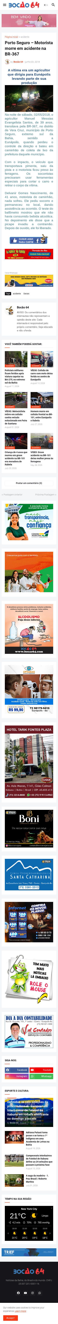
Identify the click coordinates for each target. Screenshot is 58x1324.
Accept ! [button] (10, 1318)
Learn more (20, 1311)
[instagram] (32, 1293)
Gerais (26, 294)
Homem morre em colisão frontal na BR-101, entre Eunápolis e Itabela (42, 416)
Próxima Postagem (44, 494)
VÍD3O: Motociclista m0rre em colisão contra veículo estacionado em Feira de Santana (16, 417)
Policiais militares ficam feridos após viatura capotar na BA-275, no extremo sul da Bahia (15, 376)
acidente (25, 37)
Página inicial (11, 37)
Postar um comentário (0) (29, 483)
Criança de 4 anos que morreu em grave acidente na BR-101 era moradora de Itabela (16, 458)
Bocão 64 (23, 307)
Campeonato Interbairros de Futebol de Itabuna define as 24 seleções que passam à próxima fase (39, 1160)
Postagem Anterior (13, 494)
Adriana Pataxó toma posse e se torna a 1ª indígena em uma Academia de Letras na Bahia (37, 1138)
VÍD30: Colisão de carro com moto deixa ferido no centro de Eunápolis (42, 375)
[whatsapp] (39, 1293)
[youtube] (25, 1293)
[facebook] (18, 1293)
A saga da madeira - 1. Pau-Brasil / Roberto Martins (37, 1178)
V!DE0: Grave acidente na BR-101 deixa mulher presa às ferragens (42, 457)
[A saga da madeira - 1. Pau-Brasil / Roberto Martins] (14, 1180)
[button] (4, 5)
